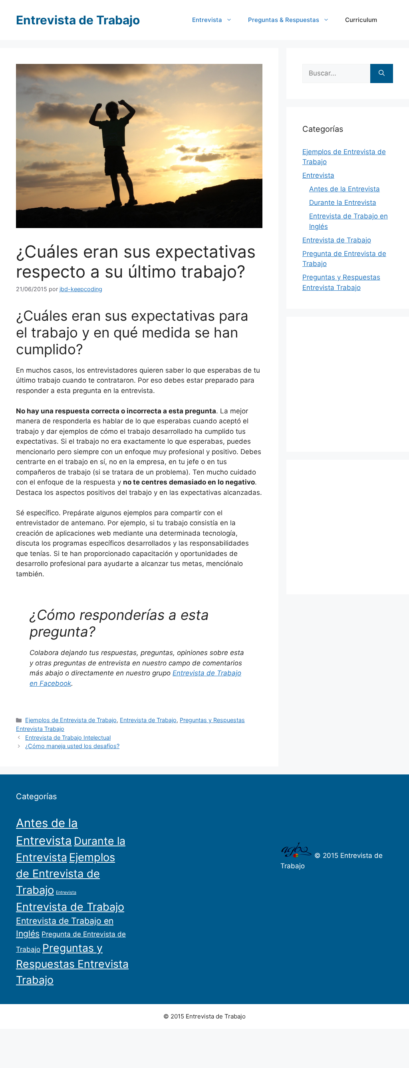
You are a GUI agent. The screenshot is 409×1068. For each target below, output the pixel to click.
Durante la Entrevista (342, 202)
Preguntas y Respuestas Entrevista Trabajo (72, 963)
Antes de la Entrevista (344, 189)
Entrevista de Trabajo (78, 20)
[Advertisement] (355, 383)
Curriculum (361, 20)
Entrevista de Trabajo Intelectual (68, 737)
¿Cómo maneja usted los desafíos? (72, 745)
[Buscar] (381, 73)
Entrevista (207, 20)
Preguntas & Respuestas (283, 20)
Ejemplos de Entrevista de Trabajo (71, 720)
